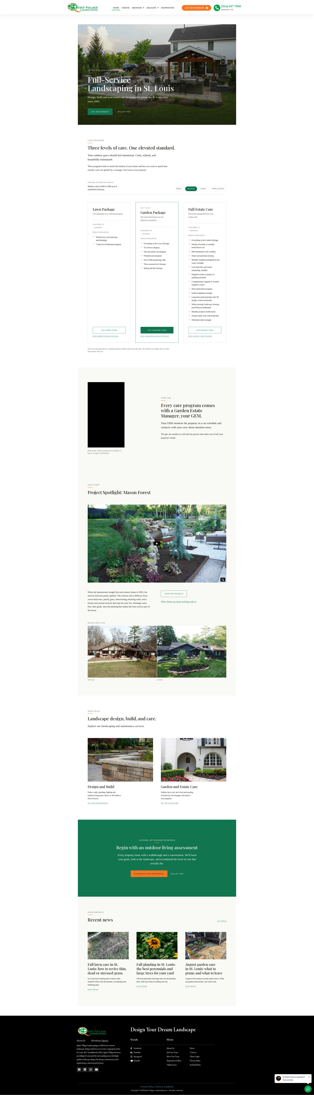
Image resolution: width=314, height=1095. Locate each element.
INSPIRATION (167, 8)
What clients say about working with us (178, 601)
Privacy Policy (147, 1087)
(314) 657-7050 (231, 6)
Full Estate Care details (200, 336)
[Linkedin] (84, 1069)
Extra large (218, 189)
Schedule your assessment (149, 874)
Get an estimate (100, 112)
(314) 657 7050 (123, 112)
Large (203, 189)
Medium (191, 189)
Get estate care (205, 330)
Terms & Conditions (164, 1087)
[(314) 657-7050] (217, 8)
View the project (173, 594)
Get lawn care (109, 330)
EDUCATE (151, 8)
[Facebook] (79, 1069)
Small (179, 189)
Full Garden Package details (155, 336)
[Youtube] (96, 1069)
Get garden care (157, 330)
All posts (221, 921)
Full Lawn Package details (105, 336)
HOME (116, 8)
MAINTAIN (137, 8)
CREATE (126, 8)
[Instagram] (90, 1069)
